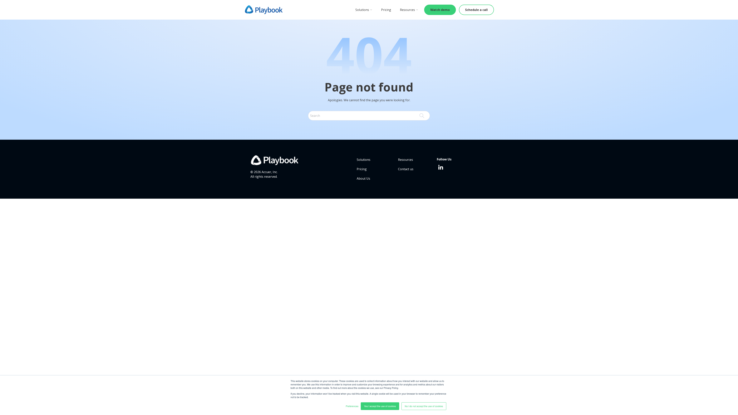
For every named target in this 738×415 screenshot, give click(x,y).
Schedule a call (476, 10)
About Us (363, 178)
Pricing (386, 10)
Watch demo (440, 10)
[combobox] (369, 115)
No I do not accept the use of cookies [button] (424, 406)
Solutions (362, 10)
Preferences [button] (352, 406)
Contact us (405, 169)
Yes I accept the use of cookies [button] (380, 406)
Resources (407, 10)
